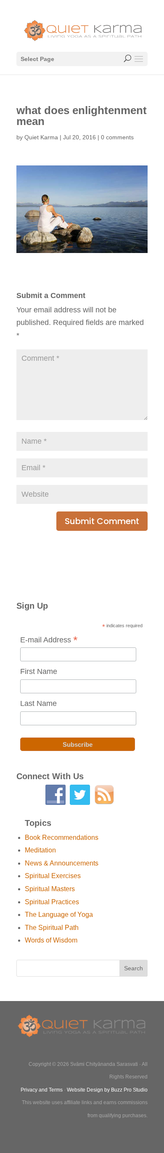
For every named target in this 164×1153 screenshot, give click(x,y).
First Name (38, 671)
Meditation (40, 850)
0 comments (117, 137)
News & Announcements (61, 863)
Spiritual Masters (50, 888)
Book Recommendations (61, 837)
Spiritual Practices (52, 901)
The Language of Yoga (59, 914)
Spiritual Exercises (53, 875)
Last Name (38, 703)
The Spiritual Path (52, 927)
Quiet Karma (41, 137)
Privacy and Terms (42, 1090)
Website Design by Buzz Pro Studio (107, 1090)
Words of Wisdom (51, 940)
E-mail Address (49, 640)
